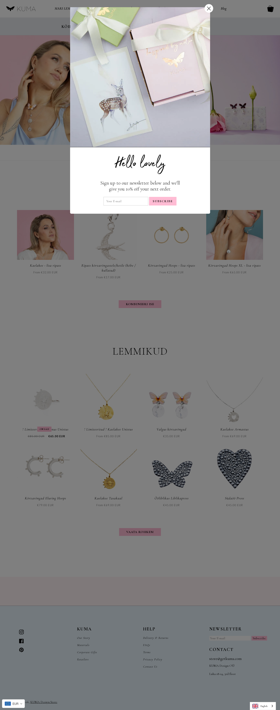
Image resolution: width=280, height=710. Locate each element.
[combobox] (263, 706)
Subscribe (163, 201)
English (263, 706)
